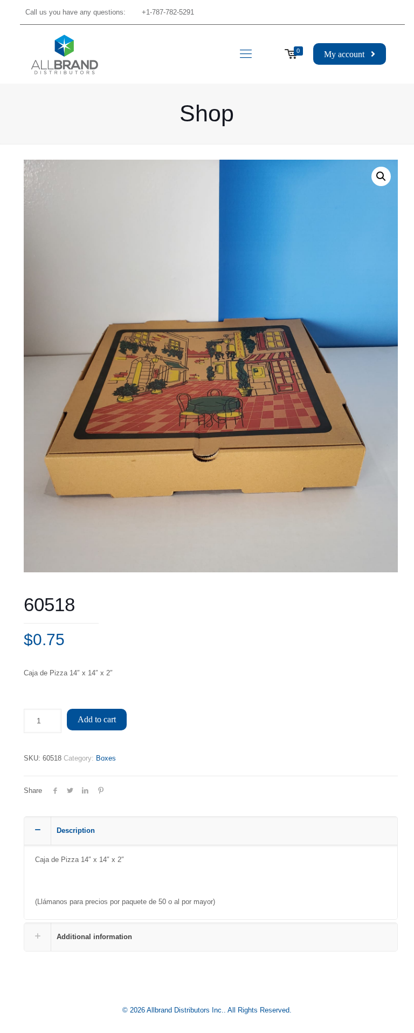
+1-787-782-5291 (168, 12)
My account (347, 54)
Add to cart (97, 719)
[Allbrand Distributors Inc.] (64, 54)
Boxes (106, 758)
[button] (381, 176)
